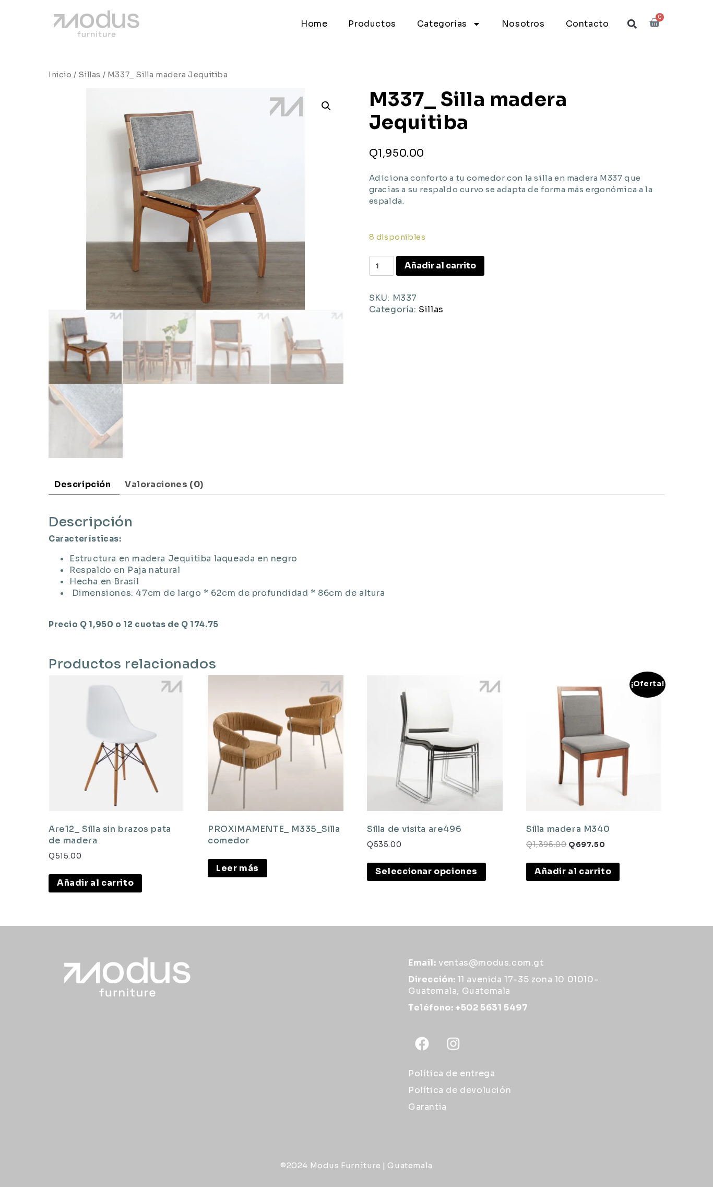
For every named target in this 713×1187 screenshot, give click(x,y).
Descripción (82, 484)
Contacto (587, 23)
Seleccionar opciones (426, 871)
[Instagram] (453, 1043)
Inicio (60, 74)
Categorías (442, 23)
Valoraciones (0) (164, 484)
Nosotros (523, 23)
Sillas (89, 74)
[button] (631, 23)
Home (314, 23)
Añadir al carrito (440, 265)
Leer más (237, 868)
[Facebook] (422, 1043)
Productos (372, 23)
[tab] (83, 485)
